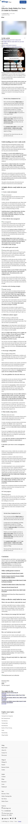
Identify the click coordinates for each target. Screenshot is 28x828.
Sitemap (19, 821)
